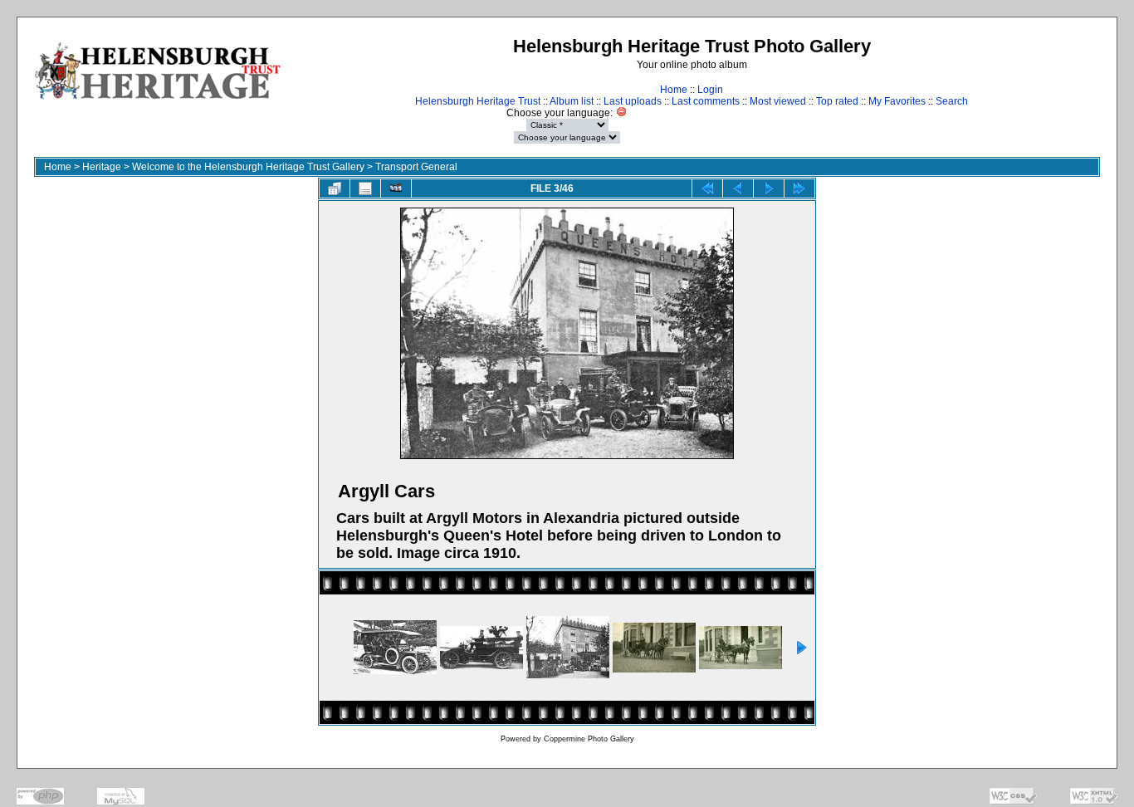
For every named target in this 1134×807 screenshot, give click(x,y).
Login (710, 89)
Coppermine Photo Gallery (589, 739)
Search (952, 101)
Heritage (101, 167)
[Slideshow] (396, 188)
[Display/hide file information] (365, 188)
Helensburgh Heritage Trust (477, 101)
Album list (572, 101)
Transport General (416, 167)
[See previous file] (738, 188)
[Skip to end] (799, 188)
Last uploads (633, 101)
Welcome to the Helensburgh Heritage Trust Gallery (248, 167)
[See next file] (769, 188)
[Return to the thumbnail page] (334, 188)
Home (673, 89)
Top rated (837, 101)
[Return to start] (707, 188)
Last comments (706, 101)
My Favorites (897, 101)
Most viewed (778, 101)
